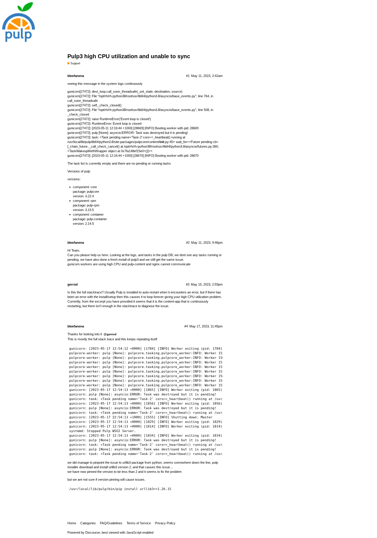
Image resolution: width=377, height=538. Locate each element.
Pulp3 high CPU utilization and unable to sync (128, 56)
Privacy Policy (165, 523)
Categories (88, 523)
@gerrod (110, 334)
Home (71, 523)
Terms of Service (139, 523)
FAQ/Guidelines (111, 523)
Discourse (92, 532)
